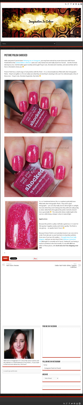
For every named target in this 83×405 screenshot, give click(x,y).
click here (23, 364)
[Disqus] (41, 297)
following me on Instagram (31, 60)
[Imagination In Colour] (41, 36)
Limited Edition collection (23, 62)
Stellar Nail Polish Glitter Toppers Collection (66, 265)
